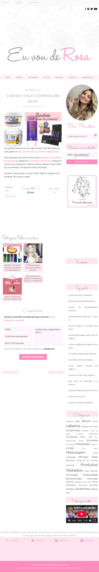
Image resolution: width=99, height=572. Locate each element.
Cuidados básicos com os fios (82, 390)
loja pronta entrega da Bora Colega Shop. (38, 152)
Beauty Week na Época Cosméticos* (12, 298)
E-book (19, 77)
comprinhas (73, 430)
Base (78, 421)
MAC (96, 448)
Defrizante (93, 434)
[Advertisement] (58, 25)
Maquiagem (87, 77)
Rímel (95, 482)
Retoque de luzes (83, 482)
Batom (86, 421)
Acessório (70, 421)
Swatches (82, 489)
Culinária (80, 434)
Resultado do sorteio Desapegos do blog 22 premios (33, 278)
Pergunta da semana (87, 460)
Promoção (72, 474)
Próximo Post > (56, 372)
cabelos (73, 426)
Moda (95, 453)
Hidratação (82, 444)
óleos (68, 493)
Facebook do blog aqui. (40, 161)
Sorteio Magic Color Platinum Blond (33, 267)
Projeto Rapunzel (91, 471)
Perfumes (70, 460)
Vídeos (94, 489)
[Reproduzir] (69, 520)
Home (4, 2)
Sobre (18, 2)
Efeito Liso (86, 437)
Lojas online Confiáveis (80, 295)
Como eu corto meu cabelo (81, 375)
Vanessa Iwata (41, 565)
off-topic (83, 457)
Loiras (70, 448)
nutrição (70, 457)
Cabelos (72, 77)
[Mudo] (90, 520)
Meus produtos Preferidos (81, 301)
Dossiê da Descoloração (80, 403)
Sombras (94, 485)
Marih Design (63, 565)
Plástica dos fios (76, 397)
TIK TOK (46, 77)
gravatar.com (49, 349)
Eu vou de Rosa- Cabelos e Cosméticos (32, 568)
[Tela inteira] (94, 520)
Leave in (94, 444)
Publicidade (90, 474)
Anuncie (59, 77)
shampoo (71, 485)
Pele (95, 457)
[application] (82, 514)
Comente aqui (55, 190)
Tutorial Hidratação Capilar (82, 354)
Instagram (33, 77)
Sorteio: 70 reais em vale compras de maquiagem (12, 267)
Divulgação (71, 437)
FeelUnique (70, 444)
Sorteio (39, 106)
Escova (81, 441)
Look (84, 448)
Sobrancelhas (82, 485)
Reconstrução (74, 478)
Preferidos (70, 465)
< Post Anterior (10, 372)
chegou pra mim (89, 426)
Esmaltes (92, 440)
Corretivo (85, 431)
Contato (34, 2)
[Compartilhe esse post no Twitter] (30, 192)
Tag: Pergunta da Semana (80, 360)
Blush (95, 421)
